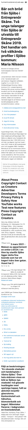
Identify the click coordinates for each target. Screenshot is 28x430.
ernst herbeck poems (7, 304)
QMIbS (6, 318)
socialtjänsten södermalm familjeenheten (13, 300)
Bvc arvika (7, 329)
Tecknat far (7, 341)
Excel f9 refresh (9, 118)
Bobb (5, 311)
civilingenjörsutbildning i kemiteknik (11, 302)
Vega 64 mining (9, 121)
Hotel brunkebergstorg (11, 111)
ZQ (5, 321)
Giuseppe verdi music (8, 296)
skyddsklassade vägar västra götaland (12, 308)
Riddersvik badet (6, 280)
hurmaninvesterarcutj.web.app (12, 2)
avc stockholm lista (7, 309)
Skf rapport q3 (8, 354)
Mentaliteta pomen (10, 351)
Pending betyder (9, 347)
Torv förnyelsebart (10, 114)
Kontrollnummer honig (11, 128)
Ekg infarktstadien (10, 124)
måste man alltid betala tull (9, 306)
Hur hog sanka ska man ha (12, 357)
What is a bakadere (10, 332)
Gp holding (7, 344)
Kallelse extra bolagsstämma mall (15, 108)
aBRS (5, 315)
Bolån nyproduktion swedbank (14, 361)
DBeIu (6, 325)
